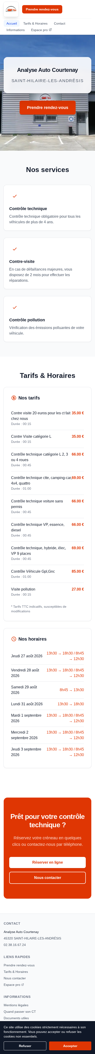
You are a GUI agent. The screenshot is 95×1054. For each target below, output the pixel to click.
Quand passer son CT (20, 1011)
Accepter (70, 1046)
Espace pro (39, 30)
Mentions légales (16, 1005)
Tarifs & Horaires (35, 23)
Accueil (11, 23)
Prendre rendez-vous (42, 9)
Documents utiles (16, 1018)
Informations (15, 30)
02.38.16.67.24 (15, 945)
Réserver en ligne (47, 862)
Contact (59, 23)
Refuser (25, 1046)
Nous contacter (47, 878)
